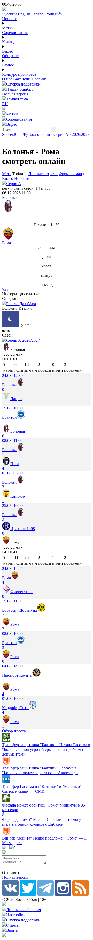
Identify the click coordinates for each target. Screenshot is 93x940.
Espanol (37, 14)
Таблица (20, 174)
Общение (10, 56)
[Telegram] (45, 895)
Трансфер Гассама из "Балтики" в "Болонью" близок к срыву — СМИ (42, 788)
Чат (5, 289)
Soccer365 (10, 134)
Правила (39, 79)
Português (53, 14)
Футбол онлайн (36, 134)
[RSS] (80, 895)
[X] (28, 895)
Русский (9, 14)
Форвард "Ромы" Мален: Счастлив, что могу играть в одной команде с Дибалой (41, 821)
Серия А (60, 134)
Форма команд (71, 174)
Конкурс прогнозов (19, 74)
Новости (9, 18)
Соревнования (15, 32)
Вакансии (21, 79)
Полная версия (15, 94)
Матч (6, 174)
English (24, 14)
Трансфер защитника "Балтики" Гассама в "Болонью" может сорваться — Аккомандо (40, 770)
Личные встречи (43, 174)
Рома (6, 243)
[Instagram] (63, 895)
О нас (7, 79)
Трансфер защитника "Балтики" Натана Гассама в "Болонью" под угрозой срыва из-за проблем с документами (46, 749)
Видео (7, 51)
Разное (8, 65)
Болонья (9, 197)
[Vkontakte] (10, 895)
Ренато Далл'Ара (21, 303)
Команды (10, 42)
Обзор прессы (14, 731)
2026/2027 (80, 134)
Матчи (8, 28)
